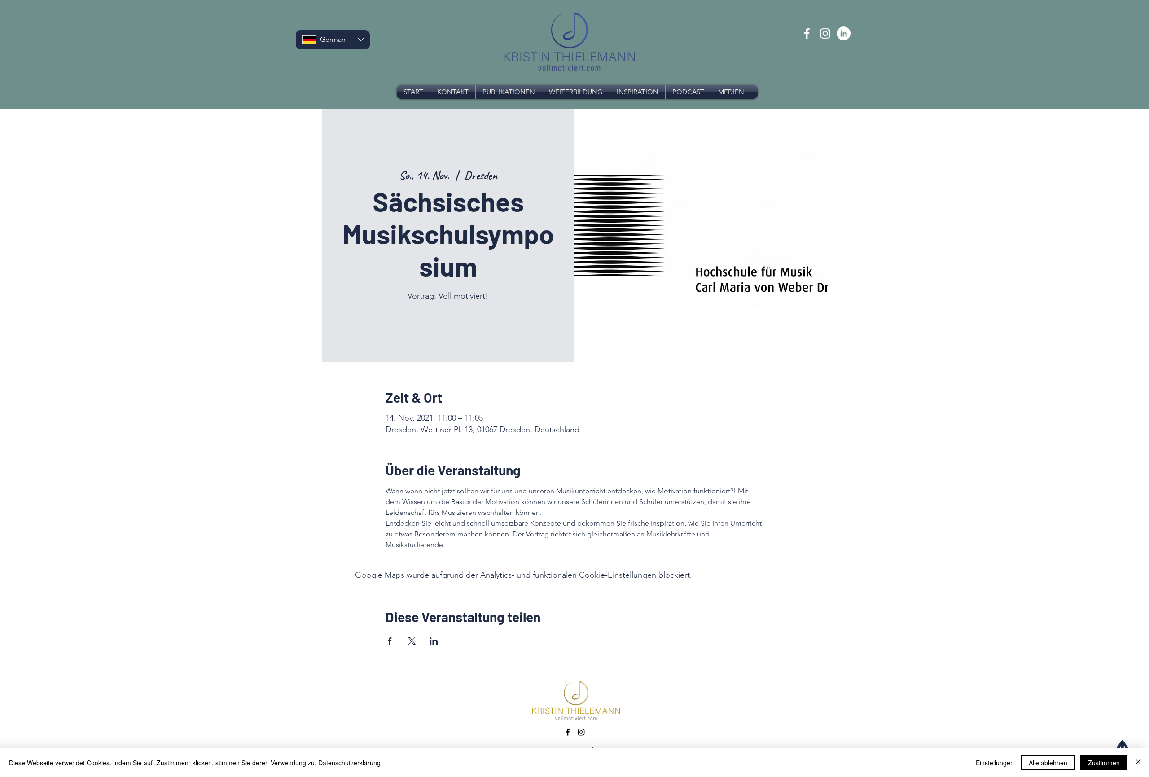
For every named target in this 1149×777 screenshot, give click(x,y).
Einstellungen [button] (995, 762)
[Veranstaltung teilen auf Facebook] (390, 641)
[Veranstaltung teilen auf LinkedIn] (434, 641)
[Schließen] (1138, 762)
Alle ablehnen (1048, 762)
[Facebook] (807, 33)
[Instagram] (825, 33)
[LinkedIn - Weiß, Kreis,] (844, 33)
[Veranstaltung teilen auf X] (412, 641)
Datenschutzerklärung (349, 762)
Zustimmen (1104, 762)
